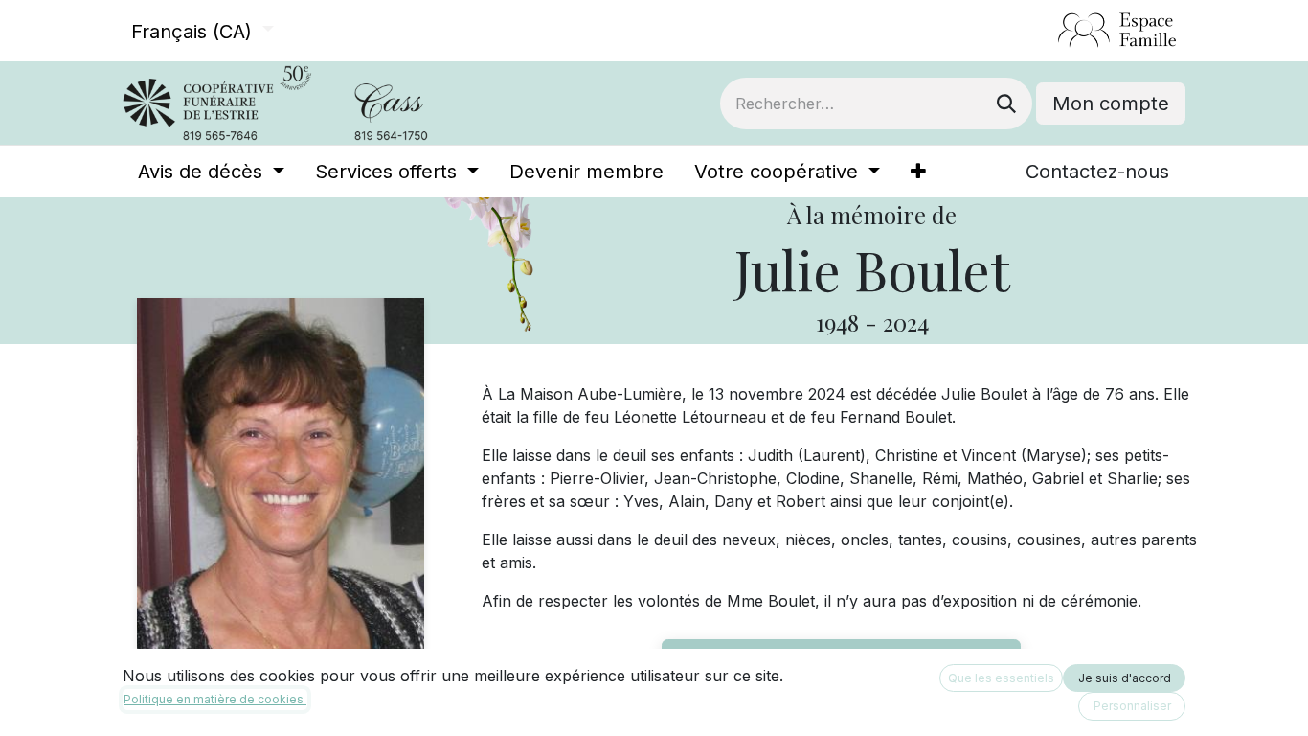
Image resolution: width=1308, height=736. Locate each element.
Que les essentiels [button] (1001, 678)
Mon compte (1110, 103)
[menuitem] (211, 172)
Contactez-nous (1097, 171)
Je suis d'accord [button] (1124, 678)
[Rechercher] (1006, 103)
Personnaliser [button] (1132, 706)
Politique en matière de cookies (215, 699)
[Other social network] (1050, 31)
